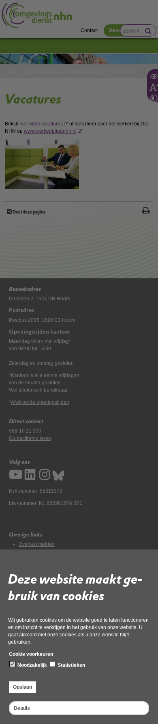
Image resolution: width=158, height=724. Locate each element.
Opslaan (22, 687)
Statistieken (70, 665)
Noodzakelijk (31, 665)
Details (22, 708)
